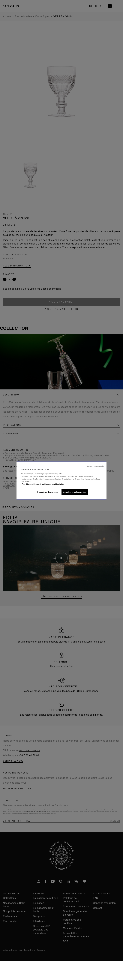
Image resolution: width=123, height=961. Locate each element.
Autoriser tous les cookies (74, 492)
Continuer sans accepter (95, 466)
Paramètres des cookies (47, 492)
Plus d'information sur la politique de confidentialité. (43, 484)
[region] (61, 480)
